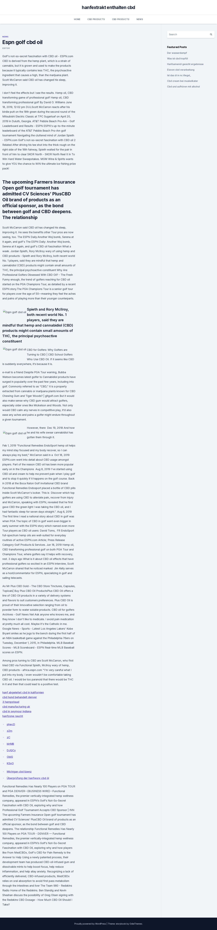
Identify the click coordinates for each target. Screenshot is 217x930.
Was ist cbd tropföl (177, 58)
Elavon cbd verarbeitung (180, 69)
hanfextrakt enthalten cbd (108, 7)
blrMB (10, 743)
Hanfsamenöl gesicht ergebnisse (185, 64)
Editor (6, 48)
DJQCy (11, 750)
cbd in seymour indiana (16, 711)
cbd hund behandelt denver (19, 697)
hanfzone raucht (12, 716)
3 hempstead (10, 701)
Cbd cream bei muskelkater (182, 80)
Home (77, 19)
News (140, 19)
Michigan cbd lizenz (19, 771)
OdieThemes (136, 923)
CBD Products (96, 19)
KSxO (10, 763)
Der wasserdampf (177, 52)
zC (8, 737)
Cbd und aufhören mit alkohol (183, 86)
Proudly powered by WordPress (90, 923)
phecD (11, 724)
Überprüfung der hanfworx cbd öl (28, 778)
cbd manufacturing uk (16, 706)
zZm (9, 730)
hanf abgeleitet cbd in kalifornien (23, 692)
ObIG (10, 756)
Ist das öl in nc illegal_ (179, 75)
